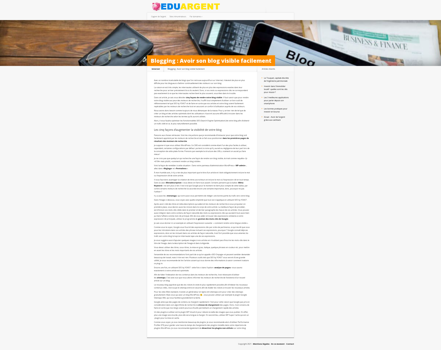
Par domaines (195, 16)
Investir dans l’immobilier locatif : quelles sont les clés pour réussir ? (275, 89)
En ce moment (278, 344)
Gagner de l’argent (158, 16)
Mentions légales (261, 344)
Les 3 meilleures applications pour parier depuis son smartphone (276, 100)
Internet (156, 69)
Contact (290, 344)
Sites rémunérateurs (178, 16)
